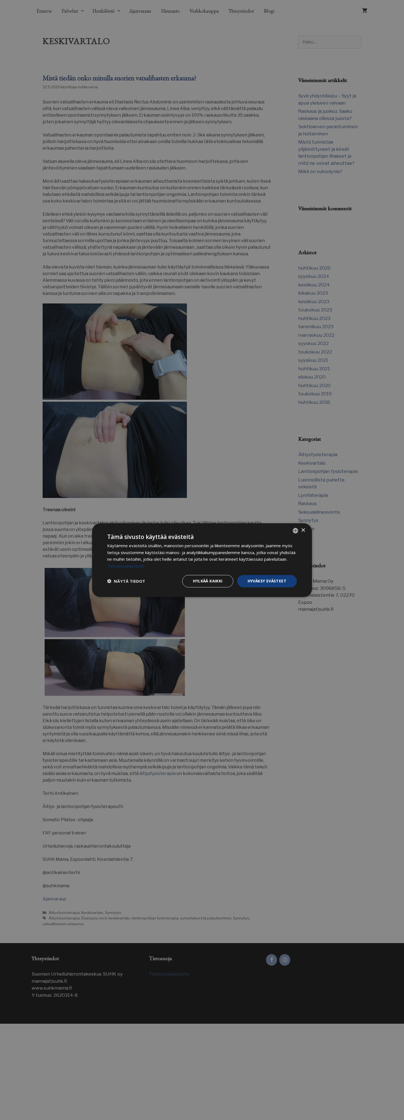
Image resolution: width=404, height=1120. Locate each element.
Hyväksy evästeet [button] (267, 581)
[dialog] (202, 560)
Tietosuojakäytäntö (125, 566)
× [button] (303, 530)
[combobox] (295, 530)
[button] (126, 581)
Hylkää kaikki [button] (207, 581)
